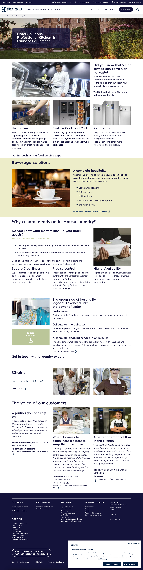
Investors (15, 509)
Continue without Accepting (132, 543)
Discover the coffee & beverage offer (90, 212)
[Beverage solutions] (41, 188)
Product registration (19, 523)
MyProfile (64, 515)
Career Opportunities (20, 539)
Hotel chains (17, 389)
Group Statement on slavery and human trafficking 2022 (71, 520)
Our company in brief (20, 507)
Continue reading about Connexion (109, 479)
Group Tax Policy (18, 537)
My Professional (67, 507)
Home (9, 16)
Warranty (64, 511)
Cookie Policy (38, 562)
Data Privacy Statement (20, 562)
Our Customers (95, 9)
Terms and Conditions (56, 562)
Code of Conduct (18, 535)
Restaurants (89, 507)
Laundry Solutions (42, 509)
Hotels (87, 509)
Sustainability (18, 2)
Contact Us (16, 527)
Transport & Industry (93, 513)
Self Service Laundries (93, 515)
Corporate (6, 2)
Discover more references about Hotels (30, 452)
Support (112, 9)
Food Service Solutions (44, 507)
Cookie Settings (112, 564)
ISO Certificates (17, 531)
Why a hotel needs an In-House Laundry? (54, 221)
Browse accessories (39, 9)
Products (28, 9)
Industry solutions (54, 9)
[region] (104, 554)
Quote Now (125, 9)
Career (29, 2)
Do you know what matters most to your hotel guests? (46, 232)
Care (87, 511)
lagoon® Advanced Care (63, 351)
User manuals (66, 509)
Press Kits (15, 529)
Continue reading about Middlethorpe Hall (70, 487)
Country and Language (20, 533)
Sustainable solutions (19, 511)
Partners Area (17, 525)
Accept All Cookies (130, 564)
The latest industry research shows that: (31, 238)
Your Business (17, 16)
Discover (105, 9)
